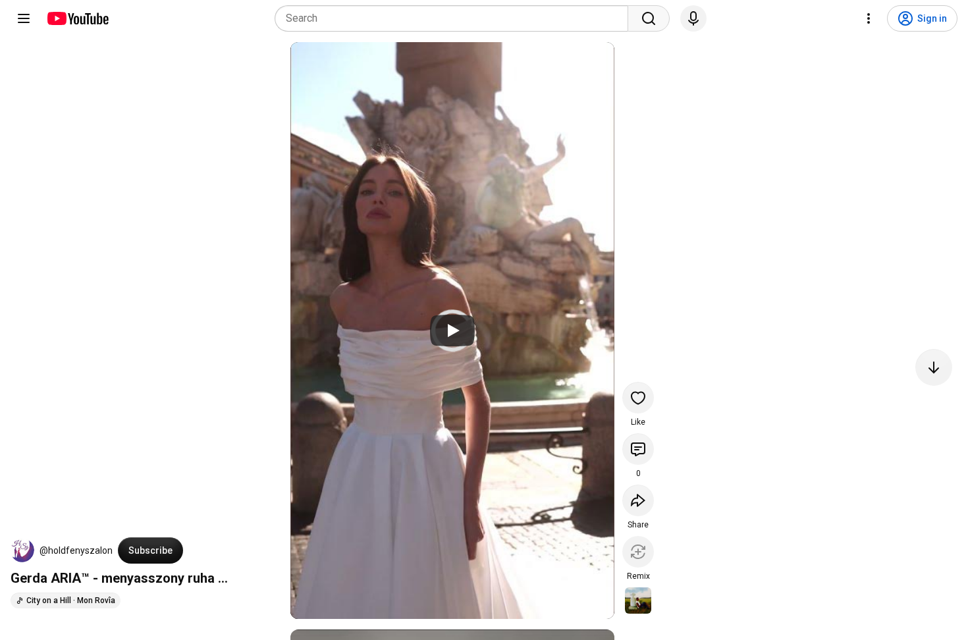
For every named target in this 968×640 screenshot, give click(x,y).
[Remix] (638, 552)
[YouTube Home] (77, 18)
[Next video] (933, 367)
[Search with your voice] (693, 18)
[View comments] (638, 449)
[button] (22, 550)
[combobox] (455, 18)
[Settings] (868, 18)
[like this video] (638, 397)
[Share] (638, 500)
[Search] (649, 18)
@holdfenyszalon (76, 550)
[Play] (452, 330)
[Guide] (24, 18)
